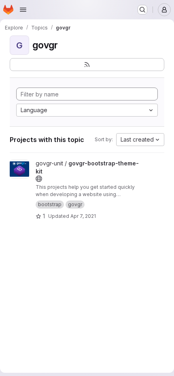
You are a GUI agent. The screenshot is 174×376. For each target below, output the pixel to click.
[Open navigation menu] (23, 9)
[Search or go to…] (142, 10)
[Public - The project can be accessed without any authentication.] (39, 178)
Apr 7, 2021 (83, 216)
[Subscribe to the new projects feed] (87, 64)
